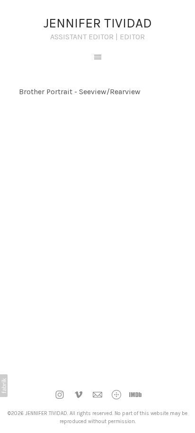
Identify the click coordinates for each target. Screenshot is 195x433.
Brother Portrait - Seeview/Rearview (80, 91)
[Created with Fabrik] (4, 385)
